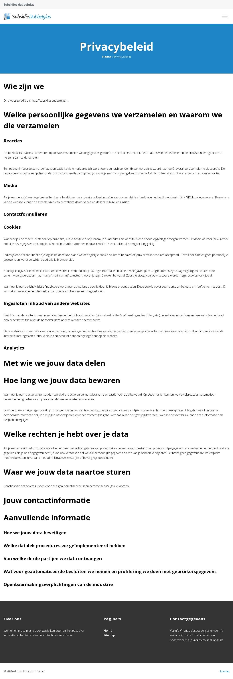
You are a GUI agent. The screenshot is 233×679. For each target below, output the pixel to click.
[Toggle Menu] (225, 16)
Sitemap (109, 635)
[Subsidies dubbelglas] (27, 16)
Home (106, 57)
